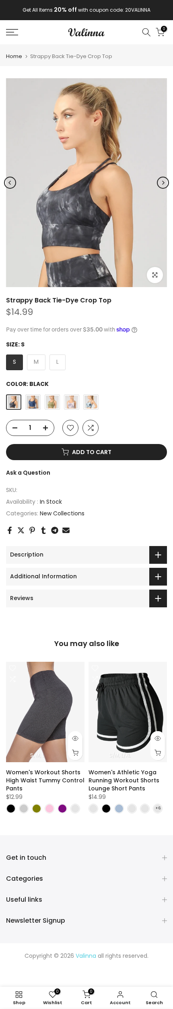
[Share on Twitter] (21, 530)
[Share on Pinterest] (32, 530)
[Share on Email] (66, 530)
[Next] (163, 183)
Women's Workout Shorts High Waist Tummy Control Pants (45, 780)
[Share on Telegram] (54, 530)
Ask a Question (28, 473)
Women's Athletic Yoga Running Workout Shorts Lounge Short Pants (124, 780)
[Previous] (10, 183)
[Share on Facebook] (9, 530)
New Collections (62, 513)
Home (14, 56)
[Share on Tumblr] (43, 530)
